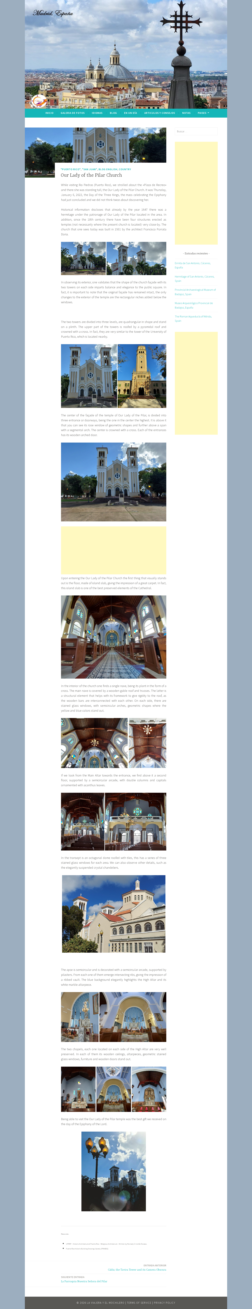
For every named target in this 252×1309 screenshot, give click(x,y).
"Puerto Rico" (71, 169)
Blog (113, 112)
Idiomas (97, 112)
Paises (202, 112)
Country (125, 169)
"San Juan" (89, 169)
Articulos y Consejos (159, 112)
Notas (186, 112)
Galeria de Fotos (73, 112)
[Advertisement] (113, 550)
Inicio (49, 112)
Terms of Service (139, 1302)
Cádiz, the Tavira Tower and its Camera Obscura (137, 1267)
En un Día (130, 112)
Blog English (108, 169)
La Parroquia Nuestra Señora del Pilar (84, 1279)
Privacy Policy (164, 1302)
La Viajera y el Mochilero (105, 1302)
